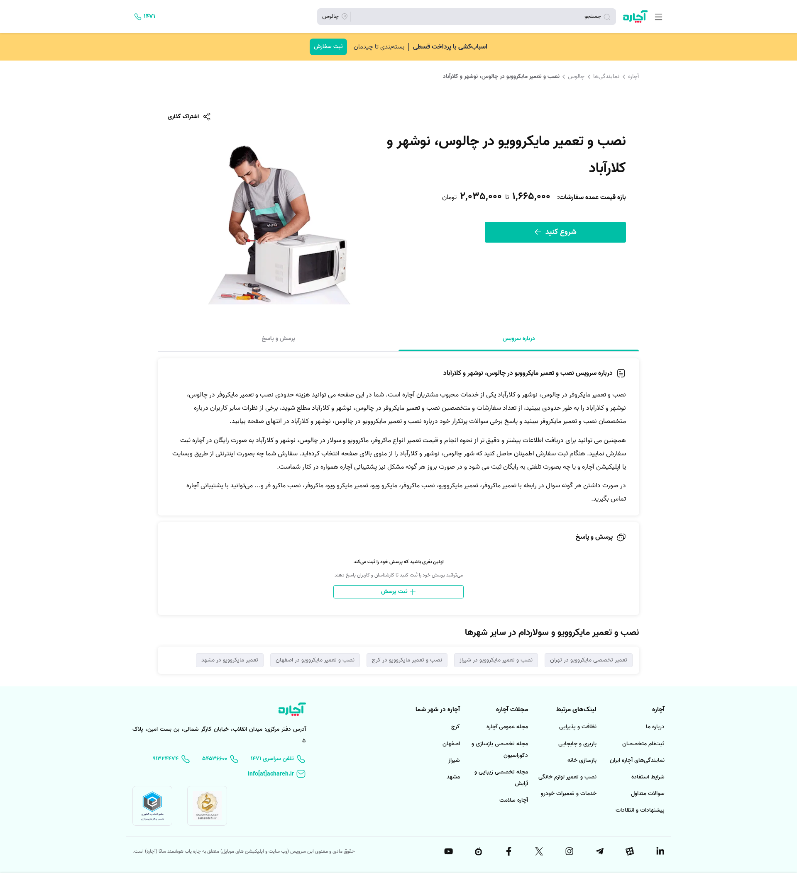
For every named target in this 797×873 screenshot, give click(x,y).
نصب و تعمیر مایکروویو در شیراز (496, 660)
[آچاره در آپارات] (629, 851)
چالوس (576, 76)
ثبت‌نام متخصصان (643, 744)
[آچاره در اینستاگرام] (569, 851)
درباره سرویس (519, 338)
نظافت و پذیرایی (578, 727)
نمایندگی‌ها (606, 76)
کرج (455, 727)
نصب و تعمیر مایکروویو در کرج (407, 660)
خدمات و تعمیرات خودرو (569, 793)
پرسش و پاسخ (278, 338)
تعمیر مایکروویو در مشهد (229, 660)
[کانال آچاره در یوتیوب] (448, 851)
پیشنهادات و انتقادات (640, 810)
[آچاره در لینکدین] (660, 851)
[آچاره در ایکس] (538, 851)
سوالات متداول (648, 793)
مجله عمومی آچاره (507, 727)
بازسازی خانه (582, 760)
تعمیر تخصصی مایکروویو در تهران (588, 660)
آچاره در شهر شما (438, 709)
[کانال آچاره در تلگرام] (599, 851)
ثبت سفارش (328, 46)
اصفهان (451, 744)
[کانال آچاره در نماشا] (478, 851)
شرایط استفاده (648, 777)
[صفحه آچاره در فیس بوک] (508, 851)
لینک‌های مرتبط (576, 709)
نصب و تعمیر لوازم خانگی (567, 777)
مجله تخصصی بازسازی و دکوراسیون (500, 749)
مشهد (453, 777)
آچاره (633, 76)
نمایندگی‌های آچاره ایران (637, 760)
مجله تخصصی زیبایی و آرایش (501, 777)
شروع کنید (560, 232)
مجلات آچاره (512, 709)
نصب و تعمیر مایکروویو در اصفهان (315, 660)
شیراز (454, 760)
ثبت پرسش (395, 591)
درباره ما (655, 727)
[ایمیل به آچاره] (277, 774)
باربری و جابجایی (577, 744)
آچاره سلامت (513, 800)
